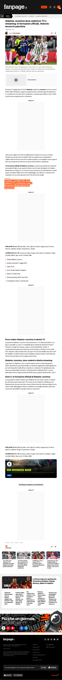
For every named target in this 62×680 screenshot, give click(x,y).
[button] (55, 33)
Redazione (35, 657)
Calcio (11, 542)
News (9, 470)
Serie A (8, 16)
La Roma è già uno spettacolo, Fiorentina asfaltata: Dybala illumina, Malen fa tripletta (45, 581)
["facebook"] (21, 628)
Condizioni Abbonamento (39, 655)
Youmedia (35, 644)
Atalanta (7, 542)
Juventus (16, 542)
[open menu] (2, 16)
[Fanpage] (9, 639)
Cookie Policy (36, 652)
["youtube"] (12, 628)
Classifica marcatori (41, 16)
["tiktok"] (3, 628)
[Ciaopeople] (55, 675)
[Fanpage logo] (13, 7)
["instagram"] (8, 628)
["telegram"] (26, 628)
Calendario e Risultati (18, 470)
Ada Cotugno (16, 33)
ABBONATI (44, 7)
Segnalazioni (36, 647)
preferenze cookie (37, 660)
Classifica (31, 16)
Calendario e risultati (21, 16)
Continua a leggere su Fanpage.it (31, 484)
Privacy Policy (36, 649)
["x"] (17, 628)
